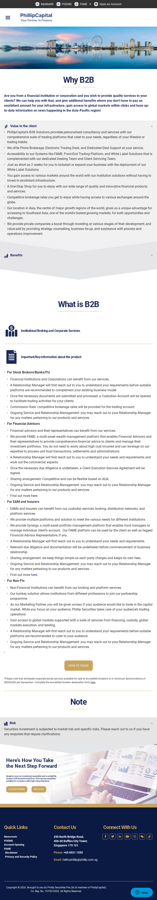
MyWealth (47, 4)
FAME (83, 4)
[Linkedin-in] (120, 836)
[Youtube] (127, 836)
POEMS (67, 4)
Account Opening (17, 789)
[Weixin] (142, 836)
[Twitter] (113, 836)
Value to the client (23, 126)
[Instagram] (135, 836)
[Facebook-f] (105, 836)
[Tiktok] (149, 836)
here (34, 496)
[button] (8, 17)
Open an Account (110, 4)
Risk (13, 723)
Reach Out (39, 789)
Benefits (16, 255)
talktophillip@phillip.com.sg (80, 859)
